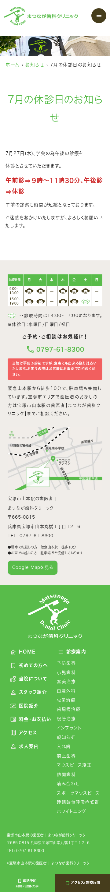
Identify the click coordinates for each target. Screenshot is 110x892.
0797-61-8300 (60, 349)
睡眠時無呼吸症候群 (78, 802)
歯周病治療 (68, 709)
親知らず (66, 737)
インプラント (69, 728)
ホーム (13, 64)
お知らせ (34, 64)
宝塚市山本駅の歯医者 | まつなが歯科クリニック (46, 835)
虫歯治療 (66, 700)
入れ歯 (64, 746)
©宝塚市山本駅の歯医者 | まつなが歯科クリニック (48, 863)
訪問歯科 (66, 774)
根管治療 (66, 719)
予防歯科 (66, 663)
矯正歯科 (66, 756)
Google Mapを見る (32, 567)
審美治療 (66, 681)
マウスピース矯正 (74, 765)
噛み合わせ (68, 783)
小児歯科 (66, 672)
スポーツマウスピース (78, 793)
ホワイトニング (71, 811)
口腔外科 (66, 691)
